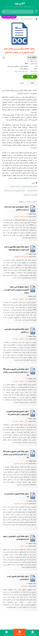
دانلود (28, 77)
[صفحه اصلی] (36, 19)
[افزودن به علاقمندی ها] (4, 57)
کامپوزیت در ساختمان (30, 195)
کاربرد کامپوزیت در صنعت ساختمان (14, 190)
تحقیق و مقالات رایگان (9, 17)
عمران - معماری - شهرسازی (20, 299)
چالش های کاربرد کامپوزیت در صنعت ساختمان (23, 186)
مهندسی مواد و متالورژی (21, 216)
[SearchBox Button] (4, 11)
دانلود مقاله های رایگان (21, 71)
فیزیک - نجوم (24, 546)
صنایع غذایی (24, 586)
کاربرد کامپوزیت (31, 190)
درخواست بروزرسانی (13, 66)
